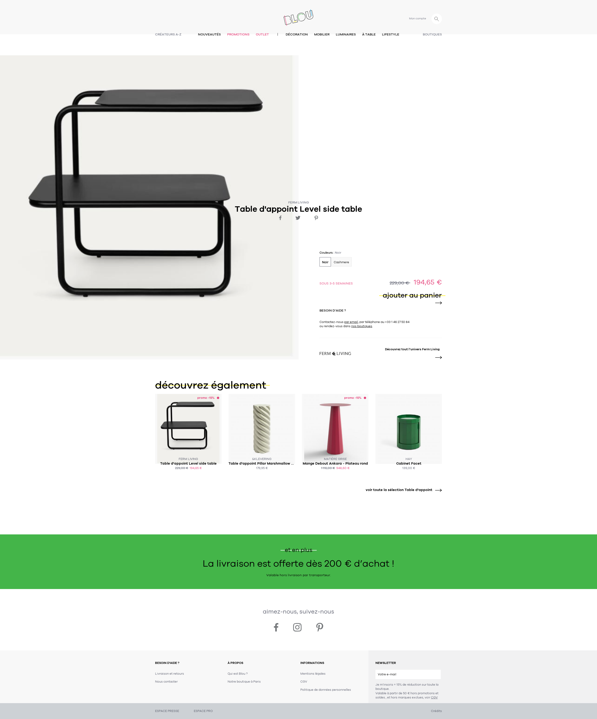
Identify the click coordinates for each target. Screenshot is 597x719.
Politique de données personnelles (325, 690)
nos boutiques (361, 326)
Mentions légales (313, 674)
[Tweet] (297, 218)
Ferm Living (298, 202)
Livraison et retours (169, 674)
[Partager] (280, 218)
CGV (434, 697)
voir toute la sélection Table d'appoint (399, 490)
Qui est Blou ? (238, 674)
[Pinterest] (316, 218)
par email (351, 322)
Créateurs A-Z (168, 34)
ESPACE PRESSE (167, 711)
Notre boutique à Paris (244, 682)
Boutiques (432, 34)
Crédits (436, 711)
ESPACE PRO (203, 711)
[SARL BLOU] (298, 15)
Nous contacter (166, 682)
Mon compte (417, 18)
